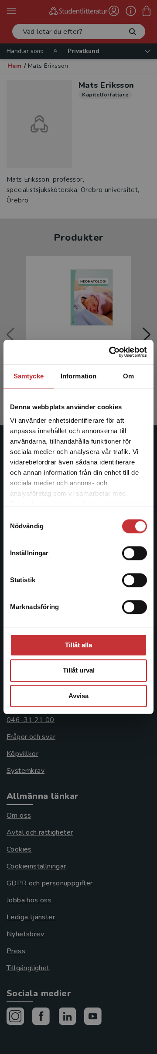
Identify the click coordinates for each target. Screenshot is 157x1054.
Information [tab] (78, 376)
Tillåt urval (79, 670)
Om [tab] (128, 376)
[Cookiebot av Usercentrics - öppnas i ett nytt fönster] (111, 352)
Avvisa (78, 695)
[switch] (134, 553)
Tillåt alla (78, 645)
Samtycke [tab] (29, 376)
